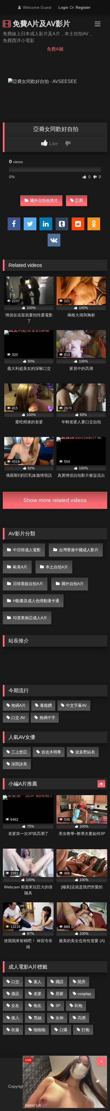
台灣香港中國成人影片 (78, 550)
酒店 (15, 993)
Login (63, 7)
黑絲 (37, 1017)
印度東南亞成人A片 (30, 617)
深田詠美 (19, 764)
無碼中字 (47, 717)
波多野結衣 (85, 752)
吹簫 (15, 1029)
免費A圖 (55, 49)
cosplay (84, 993)
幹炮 (78, 1005)
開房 (81, 981)
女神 (59, 1017)
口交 (15, 981)
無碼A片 (18, 705)
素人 (37, 981)
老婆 (37, 993)
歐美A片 (20, 567)
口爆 (63, 1029)
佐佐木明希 (51, 752)
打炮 (85, 1029)
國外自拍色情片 (44, 200)
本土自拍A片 (57, 567)
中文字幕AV (76, 705)
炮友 (37, 1005)
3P (58, 1005)
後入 (15, 1017)
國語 (59, 981)
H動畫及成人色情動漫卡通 (36, 600)
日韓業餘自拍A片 (28, 583)
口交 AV (18, 717)
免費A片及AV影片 (40, 23)
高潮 (81, 1017)
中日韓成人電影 (27, 550)
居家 (59, 993)
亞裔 (79, 200)
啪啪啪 (39, 1029)
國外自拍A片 (72, 583)
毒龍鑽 (46, 705)
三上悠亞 (19, 752)
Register (83, 7)
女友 (15, 1005)
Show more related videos (55, 500)
